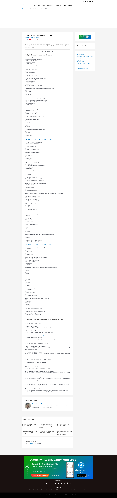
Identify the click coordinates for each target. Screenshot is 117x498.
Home (41, 494)
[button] (81, 1)
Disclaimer (46, 494)
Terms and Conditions (53, 494)
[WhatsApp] (94, 1)
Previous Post (25, 413)
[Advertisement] (58, 18)
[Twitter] (85, 1)
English (26, 37)
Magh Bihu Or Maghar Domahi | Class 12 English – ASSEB (47, 426)
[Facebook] (83, 1)
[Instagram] (87, 1)
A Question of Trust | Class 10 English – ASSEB (46, 432)
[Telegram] (67, 483)
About (70, 494)
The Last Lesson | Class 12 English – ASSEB (64, 425)
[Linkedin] (89, 1)
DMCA (66, 494)
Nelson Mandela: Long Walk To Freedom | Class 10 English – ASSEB (64, 433)
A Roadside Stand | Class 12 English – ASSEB (29, 425)
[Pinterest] (92, 1)
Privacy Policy (61, 494)
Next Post (70, 413)
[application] (61, 5)
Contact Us (74, 494)
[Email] (71, 483)
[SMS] (37, 39)
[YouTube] (90, 1)
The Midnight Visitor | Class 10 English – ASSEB (29, 432)
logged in (31, 443)
